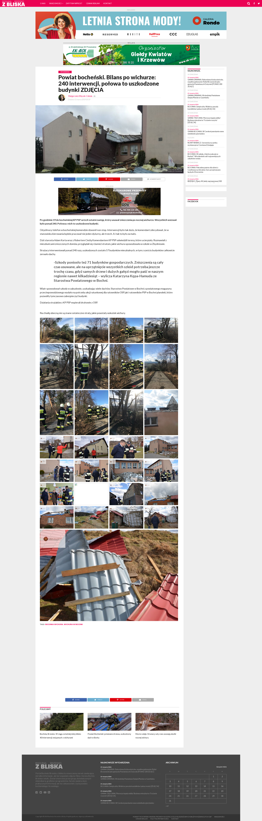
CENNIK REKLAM (93, 3)
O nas (42, 3)
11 (179, 786)
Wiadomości (55, 3)
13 (196, 786)
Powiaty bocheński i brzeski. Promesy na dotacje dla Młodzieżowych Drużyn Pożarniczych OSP (172, 817)
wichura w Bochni (73, 624)
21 (205, 791)
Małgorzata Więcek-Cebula (80, 96)
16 (222, 786)
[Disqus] (109, 664)
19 (187, 791)
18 (179, 791)
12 (187, 786)
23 (222, 791)
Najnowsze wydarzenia (115, 762)
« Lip (167, 806)
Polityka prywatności (159, 819)
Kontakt (107, 3)
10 (170, 786)
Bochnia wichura (54, 624)
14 (205, 786)
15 (213, 786)
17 (170, 791)
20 (196, 791)
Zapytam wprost (74, 3)
